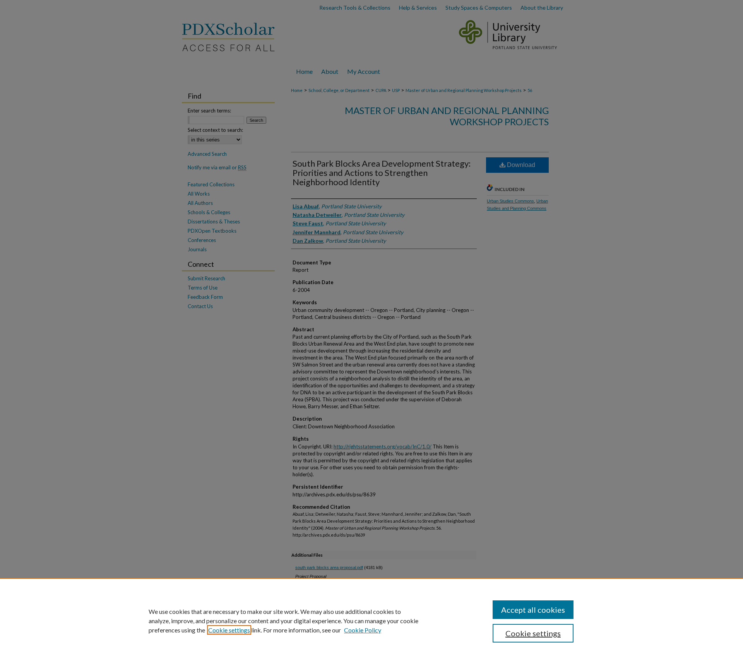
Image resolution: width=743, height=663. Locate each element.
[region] (371, 620)
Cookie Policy (362, 630)
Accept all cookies (533, 609)
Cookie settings (229, 630)
